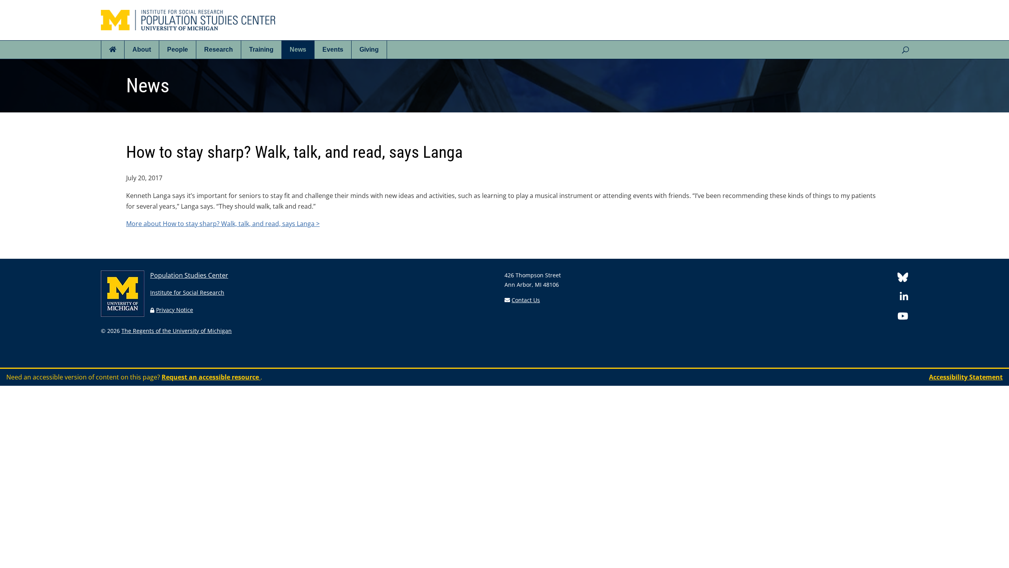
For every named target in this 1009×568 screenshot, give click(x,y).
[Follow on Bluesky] (902, 278)
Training (261, 49)
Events (332, 49)
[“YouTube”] (902, 317)
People (177, 49)
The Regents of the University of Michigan (176, 330)
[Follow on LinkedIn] (904, 298)
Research (218, 49)
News (298, 49)
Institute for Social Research (187, 292)
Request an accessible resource (211, 377)
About (141, 49)
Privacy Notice (174, 310)
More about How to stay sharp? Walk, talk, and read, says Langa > (223, 223)
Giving (369, 49)
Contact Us (526, 300)
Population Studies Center (189, 275)
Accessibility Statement (966, 377)
